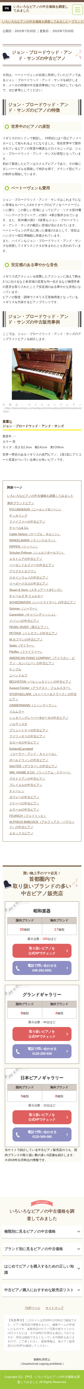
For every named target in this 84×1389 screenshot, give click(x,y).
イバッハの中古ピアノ (24, 620)
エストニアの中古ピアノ (25, 559)
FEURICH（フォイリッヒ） (28, 816)
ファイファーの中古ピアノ (27, 521)
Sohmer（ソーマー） (23, 608)
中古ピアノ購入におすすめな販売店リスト (39, 1290)
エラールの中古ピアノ (24, 809)
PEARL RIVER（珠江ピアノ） (29, 627)
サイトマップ (54, 1308)
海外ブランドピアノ (20, 503)
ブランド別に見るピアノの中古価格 (33, 1249)
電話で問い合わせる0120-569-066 (42, 1134)
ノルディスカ (18, 724)
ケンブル (15, 669)
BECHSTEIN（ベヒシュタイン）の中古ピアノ (40, 681)
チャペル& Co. (19, 528)
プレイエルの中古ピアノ (25, 785)
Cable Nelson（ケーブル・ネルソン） (35, 534)
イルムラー (16, 711)
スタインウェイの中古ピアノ (28, 577)
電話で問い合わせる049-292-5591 (42, 968)
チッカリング (18, 515)
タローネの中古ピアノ (24, 742)
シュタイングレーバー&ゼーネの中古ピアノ (38, 717)
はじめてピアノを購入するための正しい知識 (39, 1269)
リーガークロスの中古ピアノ (28, 583)
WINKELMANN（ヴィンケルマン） (33, 540)
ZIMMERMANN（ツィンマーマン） (33, 705)
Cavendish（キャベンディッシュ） (33, 614)
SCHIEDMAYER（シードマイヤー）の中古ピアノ (42, 602)
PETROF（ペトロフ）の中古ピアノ (33, 633)
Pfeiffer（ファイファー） (26, 651)
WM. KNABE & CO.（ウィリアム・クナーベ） (40, 772)
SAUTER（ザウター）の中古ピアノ (33, 766)
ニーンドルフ (18, 675)
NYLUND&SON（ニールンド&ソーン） (35, 509)
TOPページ (32, 1308)
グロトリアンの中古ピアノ (27, 778)
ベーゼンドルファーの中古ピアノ (31, 565)
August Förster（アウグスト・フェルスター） (40, 688)
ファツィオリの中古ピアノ (27, 736)
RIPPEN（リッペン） (23, 546)
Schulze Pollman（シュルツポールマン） (37, 552)
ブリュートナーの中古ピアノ (28, 730)
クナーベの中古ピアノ (24, 803)
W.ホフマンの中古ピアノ (26, 639)
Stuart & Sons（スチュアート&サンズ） (36, 589)
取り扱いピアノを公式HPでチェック (42, 950)
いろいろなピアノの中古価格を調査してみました (40, 8)
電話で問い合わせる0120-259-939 (42, 1051)
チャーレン (16, 791)
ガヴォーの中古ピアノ (24, 797)
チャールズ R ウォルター (26, 596)
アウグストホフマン (22, 571)
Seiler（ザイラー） (22, 645)
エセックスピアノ (21, 833)
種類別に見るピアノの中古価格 (30, 1231)
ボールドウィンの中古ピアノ (28, 760)
